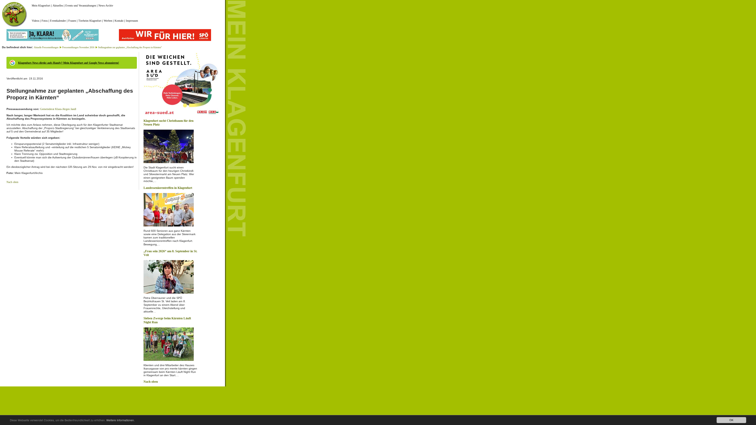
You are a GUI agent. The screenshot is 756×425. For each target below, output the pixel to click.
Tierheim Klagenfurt (89, 20)
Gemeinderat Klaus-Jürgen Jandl (58, 109)
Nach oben (12, 182)
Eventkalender (58, 20)
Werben (108, 20)
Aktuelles (58, 5)
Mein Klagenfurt (41, 5)
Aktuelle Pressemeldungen (46, 47)
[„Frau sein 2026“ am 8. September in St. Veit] (169, 276)
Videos (35, 20)
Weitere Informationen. (120, 420)
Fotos (45, 20)
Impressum (132, 20)
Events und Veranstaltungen (80, 5)
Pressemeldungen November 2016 (78, 47)
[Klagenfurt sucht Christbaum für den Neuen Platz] (169, 146)
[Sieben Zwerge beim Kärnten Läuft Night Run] (169, 343)
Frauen (72, 20)
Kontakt (119, 20)
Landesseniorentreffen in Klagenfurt (168, 187)
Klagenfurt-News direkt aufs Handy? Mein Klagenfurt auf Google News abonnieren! (68, 62)
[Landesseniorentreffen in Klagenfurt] (169, 209)
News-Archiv (105, 5)
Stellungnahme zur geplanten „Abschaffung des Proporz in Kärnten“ (130, 47)
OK (731, 420)
